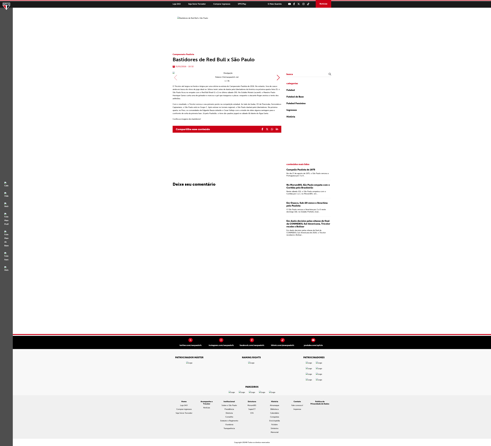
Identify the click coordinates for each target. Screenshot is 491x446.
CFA (252, 413)
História (290, 116)
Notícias (323, 4)
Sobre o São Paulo (229, 405)
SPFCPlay (242, 4)
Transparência (229, 428)
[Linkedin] (277, 129)
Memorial (274, 432)
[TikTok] (308, 4)
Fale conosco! (297, 405)
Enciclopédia (274, 421)
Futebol (290, 90)
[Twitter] (298, 4)
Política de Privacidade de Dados (319, 402)
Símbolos (274, 428)
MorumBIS (252, 405)
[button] (278, 77)
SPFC (6, 6)
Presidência (229, 409)
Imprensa (297, 409)
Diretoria (229, 413)
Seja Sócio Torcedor (197, 4)
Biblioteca (274, 409)
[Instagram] (303, 4)
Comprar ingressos (221, 4)
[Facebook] (294, 4)
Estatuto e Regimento (229, 421)
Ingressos (291, 110)
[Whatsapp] (272, 129)
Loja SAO (177, 4)
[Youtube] (289, 4)
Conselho (229, 417)
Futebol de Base (295, 96)
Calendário (274, 413)
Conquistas (274, 417)
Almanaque (274, 405)
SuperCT (251, 409)
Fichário (274, 424)
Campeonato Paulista (183, 54)
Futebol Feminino (296, 103)
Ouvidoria (229, 424)
